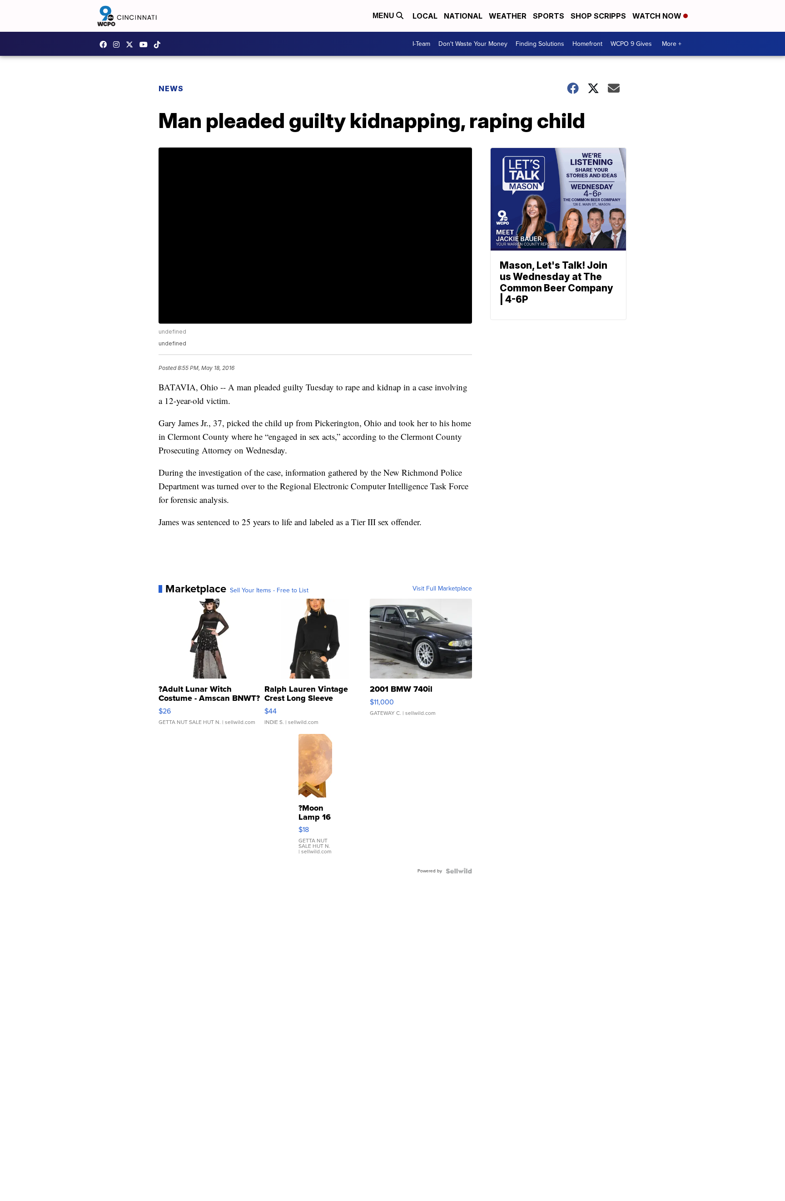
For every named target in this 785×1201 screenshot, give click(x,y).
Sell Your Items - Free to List (269, 590)
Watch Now (657, 15)
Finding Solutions (540, 44)
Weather (508, 15)
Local (424, 15)
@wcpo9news (159, 44)
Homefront (587, 44)
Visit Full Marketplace (442, 589)
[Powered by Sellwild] (459, 871)
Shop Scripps (598, 15)
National (463, 15)
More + (671, 44)
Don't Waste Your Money (472, 44)
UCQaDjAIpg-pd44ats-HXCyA (145, 44)
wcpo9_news (118, 44)
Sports (548, 15)
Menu (384, 16)
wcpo (132, 44)
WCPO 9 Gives (631, 44)
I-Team (421, 44)
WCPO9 (105, 44)
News (171, 88)
